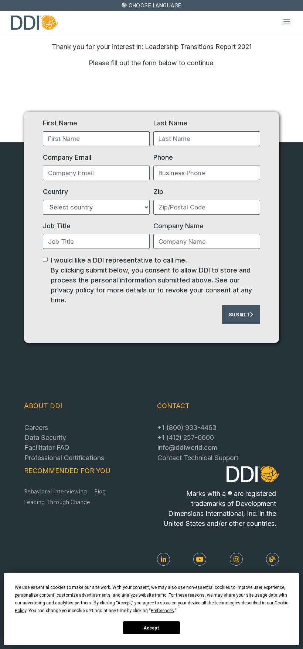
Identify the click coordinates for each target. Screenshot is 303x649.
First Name (60, 123)
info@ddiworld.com (187, 447)
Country (55, 191)
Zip (158, 191)
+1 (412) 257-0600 (185, 437)
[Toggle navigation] (287, 22)
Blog (100, 492)
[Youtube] (199, 559)
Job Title (57, 226)
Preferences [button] (162, 610)
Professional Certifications (64, 458)
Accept (151, 628)
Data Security (45, 437)
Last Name (170, 123)
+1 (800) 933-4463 (187, 427)
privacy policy (72, 290)
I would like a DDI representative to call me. (119, 260)
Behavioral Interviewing (55, 492)
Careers (36, 427)
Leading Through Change (57, 503)
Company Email (67, 157)
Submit (239, 314)
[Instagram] (236, 559)
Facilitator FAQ (46, 447)
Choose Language (155, 5)
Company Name (178, 226)
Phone (163, 157)
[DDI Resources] (272, 559)
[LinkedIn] (163, 559)
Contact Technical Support (197, 458)
